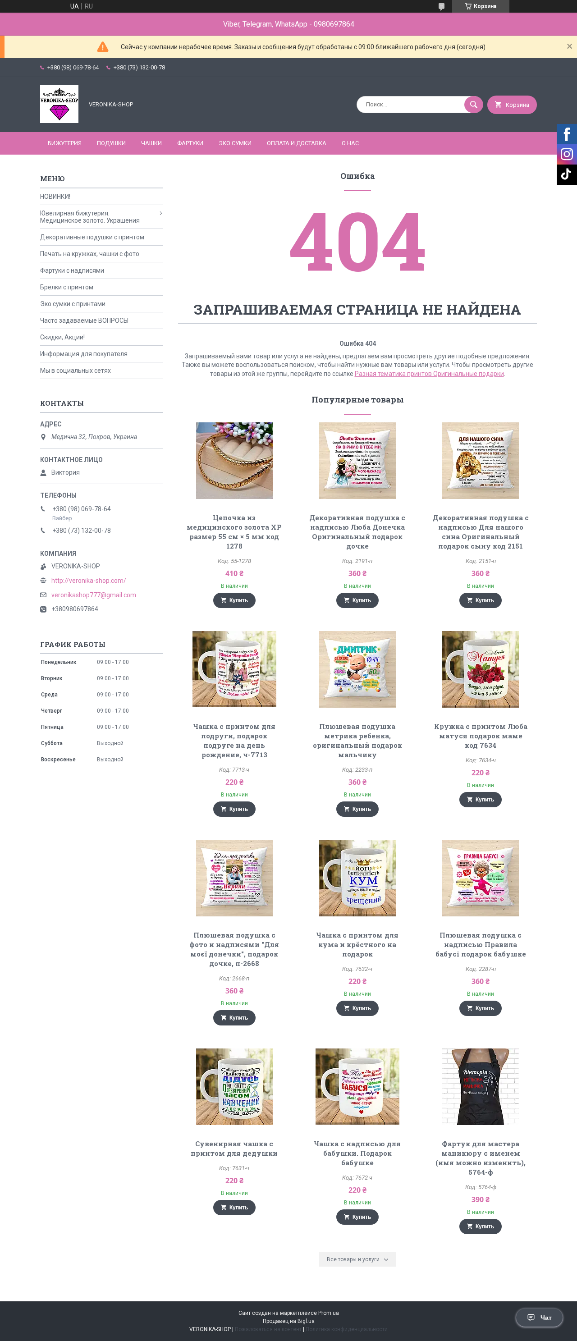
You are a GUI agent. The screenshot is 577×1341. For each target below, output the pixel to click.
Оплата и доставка (296, 143)
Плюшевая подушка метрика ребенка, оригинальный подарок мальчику (357, 740)
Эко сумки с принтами (72, 303)
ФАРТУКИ (190, 143)
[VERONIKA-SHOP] (59, 120)
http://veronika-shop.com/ (88, 580)
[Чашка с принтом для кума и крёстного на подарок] (358, 878)
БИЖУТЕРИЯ (65, 143)
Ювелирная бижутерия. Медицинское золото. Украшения (90, 217)
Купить (238, 600)
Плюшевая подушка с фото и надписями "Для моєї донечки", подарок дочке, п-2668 (234, 949)
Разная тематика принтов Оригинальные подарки (429, 373)
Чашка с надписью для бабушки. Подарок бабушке (357, 1153)
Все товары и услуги (353, 1259)
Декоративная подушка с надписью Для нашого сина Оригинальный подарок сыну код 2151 (481, 531)
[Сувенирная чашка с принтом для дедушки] (234, 1086)
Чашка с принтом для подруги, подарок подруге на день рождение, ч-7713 (234, 740)
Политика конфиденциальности (347, 1329)
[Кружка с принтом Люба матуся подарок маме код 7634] (481, 669)
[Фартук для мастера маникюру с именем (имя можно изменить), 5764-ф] (481, 1086)
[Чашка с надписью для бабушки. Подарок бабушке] (358, 1086)
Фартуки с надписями (72, 270)
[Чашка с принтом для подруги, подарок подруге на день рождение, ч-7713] (234, 669)
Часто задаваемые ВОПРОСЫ (84, 320)
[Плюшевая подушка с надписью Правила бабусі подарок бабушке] (481, 878)
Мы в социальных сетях (75, 370)
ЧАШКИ (151, 143)
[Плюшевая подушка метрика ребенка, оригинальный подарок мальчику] (358, 669)
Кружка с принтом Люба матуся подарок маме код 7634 (480, 736)
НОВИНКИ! (55, 196)
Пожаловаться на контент (268, 1329)
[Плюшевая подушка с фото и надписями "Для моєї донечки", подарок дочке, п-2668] (234, 878)
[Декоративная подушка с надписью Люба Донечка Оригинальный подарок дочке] (358, 460)
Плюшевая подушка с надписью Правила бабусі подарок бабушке (480, 944)
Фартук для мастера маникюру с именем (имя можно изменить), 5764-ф (480, 1157)
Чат (546, 1317)
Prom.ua (328, 1313)
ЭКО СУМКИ (235, 143)
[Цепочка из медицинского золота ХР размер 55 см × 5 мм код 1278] (234, 460)
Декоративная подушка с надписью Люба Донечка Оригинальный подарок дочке (357, 531)
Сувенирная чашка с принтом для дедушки (234, 1148)
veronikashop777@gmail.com (93, 595)
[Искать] (473, 104)
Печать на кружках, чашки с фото (89, 253)
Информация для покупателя (84, 353)
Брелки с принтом (66, 287)
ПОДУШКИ (111, 143)
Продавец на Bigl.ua (289, 1321)
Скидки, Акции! (62, 337)
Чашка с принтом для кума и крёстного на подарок (357, 944)
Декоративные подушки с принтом (92, 237)
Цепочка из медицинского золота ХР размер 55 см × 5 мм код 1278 (234, 531)
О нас (350, 143)
